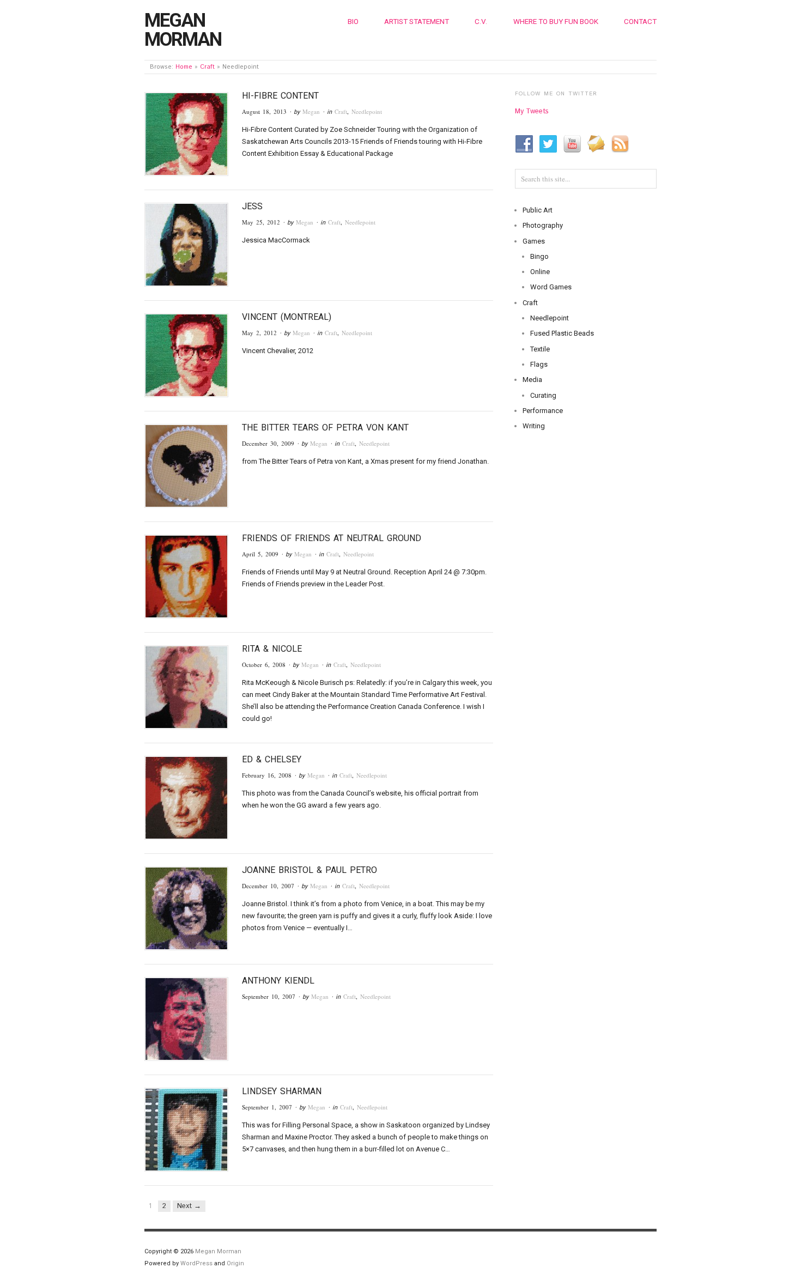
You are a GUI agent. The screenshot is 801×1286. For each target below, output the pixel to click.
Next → (189, 1206)
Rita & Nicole (272, 649)
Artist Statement (416, 21)
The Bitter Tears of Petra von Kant (325, 427)
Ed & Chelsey (271, 759)
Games (534, 241)
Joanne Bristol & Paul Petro (309, 870)
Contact (640, 21)
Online (540, 272)
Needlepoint (366, 111)
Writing (534, 426)
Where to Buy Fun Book (555, 21)
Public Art (538, 210)
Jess (252, 206)
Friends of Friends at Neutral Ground (331, 538)
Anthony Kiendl (278, 980)
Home (183, 67)
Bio (353, 21)
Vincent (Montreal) (286, 317)
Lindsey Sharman (281, 1091)
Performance (543, 411)
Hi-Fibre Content (280, 95)
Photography (543, 225)
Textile (540, 349)
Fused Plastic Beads (562, 333)
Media (532, 379)
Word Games (551, 287)
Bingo (539, 256)
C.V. (481, 21)
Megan (311, 111)
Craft (207, 67)
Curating (543, 395)
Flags (539, 364)
